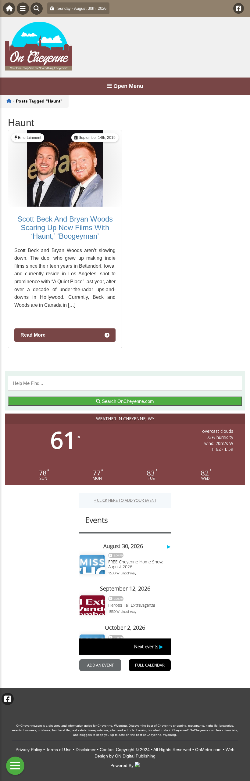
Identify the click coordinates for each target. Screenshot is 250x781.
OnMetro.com (208, 749)
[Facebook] (238, 8)
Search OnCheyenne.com (127, 401)
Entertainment (29, 138)
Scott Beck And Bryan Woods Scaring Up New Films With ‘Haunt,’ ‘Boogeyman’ (65, 227)
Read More (32, 335)
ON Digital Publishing (135, 756)
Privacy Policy (29, 749)
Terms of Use (59, 749)
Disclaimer (86, 749)
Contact (107, 749)
